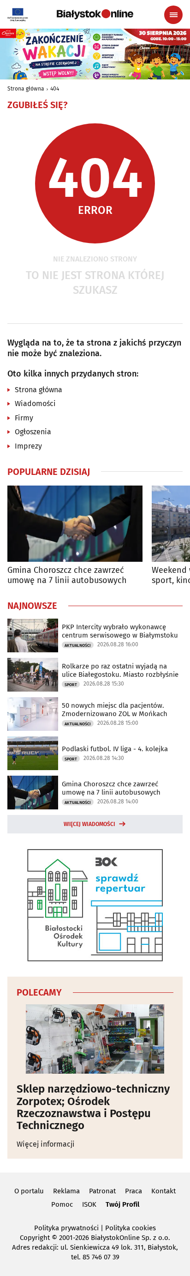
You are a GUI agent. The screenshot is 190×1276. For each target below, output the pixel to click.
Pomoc (62, 1204)
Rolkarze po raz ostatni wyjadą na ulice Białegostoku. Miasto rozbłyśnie (120, 670)
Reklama (66, 1191)
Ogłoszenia (33, 431)
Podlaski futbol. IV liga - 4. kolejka (115, 749)
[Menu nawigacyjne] (173, 15)
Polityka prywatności (66, 1228)
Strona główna (25, 88)
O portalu (29, 1191)
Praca (133, 1191)
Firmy (24, 417)
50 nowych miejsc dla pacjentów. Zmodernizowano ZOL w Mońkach (114, 709)
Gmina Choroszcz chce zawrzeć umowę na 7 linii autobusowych (67, 575)
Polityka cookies (130, 1228)
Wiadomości (35, 403)
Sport (71, 684)
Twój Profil (122, 1204)
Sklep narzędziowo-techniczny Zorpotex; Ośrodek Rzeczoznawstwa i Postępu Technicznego (93, 1107)
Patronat (102, 1191)
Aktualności (78, 645)
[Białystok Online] (95, 14)
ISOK (89, 1204)
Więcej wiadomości (89, 824)
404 (54, 88)
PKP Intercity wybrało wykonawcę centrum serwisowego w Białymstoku (120, 631)
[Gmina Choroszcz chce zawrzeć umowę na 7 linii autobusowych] (74, 524)
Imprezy (28, 446)
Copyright (35, 1237)
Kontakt (163, 1191)
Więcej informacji (46, 1144)
